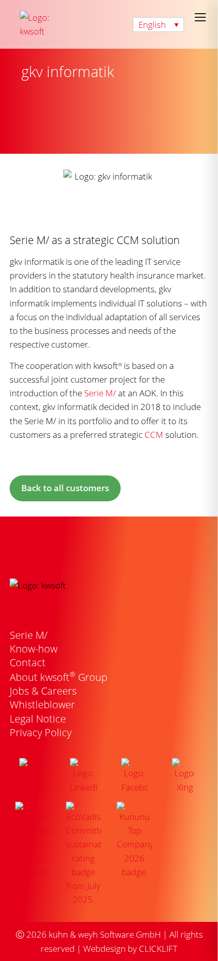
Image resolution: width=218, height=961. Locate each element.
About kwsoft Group (58, 677)
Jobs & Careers (43, 691)
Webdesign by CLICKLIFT (130, 948)
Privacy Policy (40, 732)
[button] (158, 24)
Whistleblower (42, 704)
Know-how (33, 649)
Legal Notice (38, 719)
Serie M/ (100, 393)
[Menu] (200, 17)
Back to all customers (65, 488)
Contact (28, 662)
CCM (153, 434)
